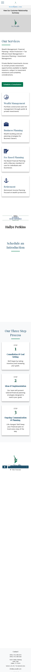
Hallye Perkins (15, 227)
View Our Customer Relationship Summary (15, 11)
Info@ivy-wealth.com (15, 669)
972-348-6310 (17, 655)
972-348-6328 (17, 656)
